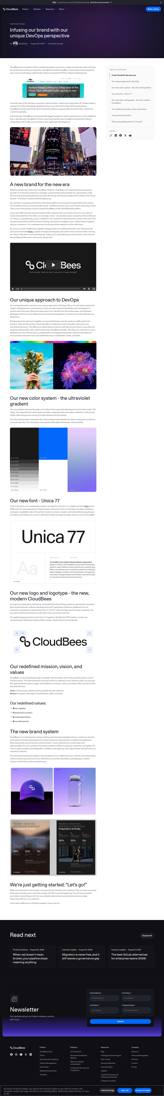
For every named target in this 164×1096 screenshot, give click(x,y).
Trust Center (105, 1059)
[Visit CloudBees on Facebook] (11, 1054)
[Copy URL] (110, 135)
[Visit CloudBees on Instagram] (16, 1054)
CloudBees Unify (46, 1052)
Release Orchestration (48, 1071)
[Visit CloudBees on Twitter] (25, 1054)
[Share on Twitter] (125, 135)
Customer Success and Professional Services (109, 1076)
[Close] (160, 1090)
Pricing (134, 1067)
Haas (86, 506)
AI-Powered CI (76, 1052)
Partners (134, 1059)
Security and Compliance (49, 1059)
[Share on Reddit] (130, 135)
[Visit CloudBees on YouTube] (21, 1054)
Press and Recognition (139, 1055)
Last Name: (95, 1005)
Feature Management (48, 1063)
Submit (120, 1021)
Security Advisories (108, 1063)
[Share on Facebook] (120, 135)
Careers (134, 1063)
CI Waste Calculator (108, 1081)
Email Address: (96, 993)
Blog (102, 1052)
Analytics (43, 1075)
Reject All (125, 1090)
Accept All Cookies (143, 1090)
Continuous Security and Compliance (79, 1069)
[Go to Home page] (10, 9)
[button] (26, 9)
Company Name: (129, 1005)
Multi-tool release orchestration (77, 1063)
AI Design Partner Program (111, 1055)
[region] (82, 1090)
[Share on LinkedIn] (115, 135)
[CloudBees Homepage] (17, 1047)
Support (104, 1071)
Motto (30, 231)
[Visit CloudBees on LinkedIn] (30, 1054)
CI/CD (42, 1055)
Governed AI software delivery (78, 1056)
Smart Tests (44, 1067)
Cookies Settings (107, 1090)
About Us (135, 1052)
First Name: (127, 993)
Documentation (107, 1067)
